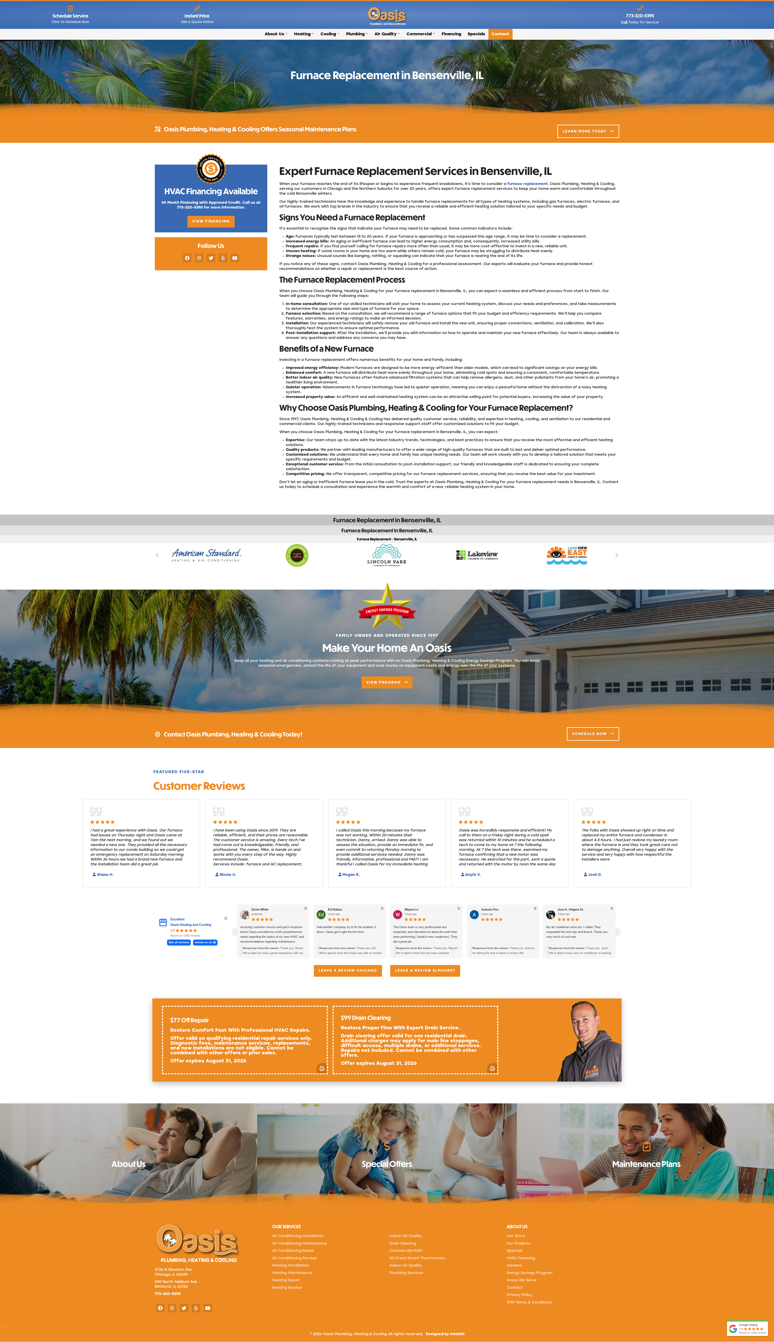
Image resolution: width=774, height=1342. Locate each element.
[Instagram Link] (199, 258)
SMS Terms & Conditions (529, 1302)
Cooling (328, 34)
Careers (514, 1266)
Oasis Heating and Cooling (190, 924)
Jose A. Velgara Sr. (571, 909)
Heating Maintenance (292, 1273)
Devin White (260, 909)
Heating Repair (286, 1280)
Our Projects (519, 1244)
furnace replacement (527, 184)
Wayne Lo (411, 909)
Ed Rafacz (335, 909)
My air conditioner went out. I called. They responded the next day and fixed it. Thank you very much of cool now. (577, 931)
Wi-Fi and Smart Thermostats (417, 1258)
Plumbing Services (406, 1273)
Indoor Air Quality (405, 1236)
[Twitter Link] (211, 258)
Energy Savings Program (529, 1273)
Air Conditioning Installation (298, 1236)
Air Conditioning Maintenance (299, 1244)
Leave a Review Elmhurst (425, 971)
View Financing (211, 221)
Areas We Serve (522, 1280)
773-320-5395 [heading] (640, 15)
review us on (203, 942)
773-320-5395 (168, 1294)
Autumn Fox (489, 909)
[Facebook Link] (187, 258)
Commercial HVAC (406, 1251)
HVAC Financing (521, 1258)
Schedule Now (590, 734)
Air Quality (386, 34)
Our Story (516, 1236)
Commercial (419, 34)
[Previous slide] (157, 555)
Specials (476, 34)
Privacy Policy (520, 1295)
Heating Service (287, 1288)
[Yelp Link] (223, 258)
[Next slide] (617, 555)
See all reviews (179, 942)
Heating (302, 34)
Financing (451, 34)
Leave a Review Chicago (348, 971)
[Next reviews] (617, 931)
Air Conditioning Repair (293, 1251)
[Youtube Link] (235, 258)
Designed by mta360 (445, 1334)
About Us (274, 34)
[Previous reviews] (235, 931)
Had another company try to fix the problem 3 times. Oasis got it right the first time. (346, 929)
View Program (384, 682)
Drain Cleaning (402, 1244)
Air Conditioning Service (294, 1258)
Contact (500, 34)
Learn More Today (585, 131)
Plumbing (355, 34)
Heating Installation (290, 1266)
